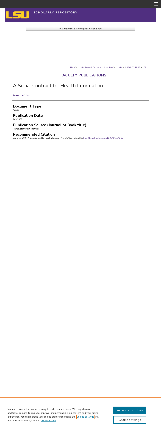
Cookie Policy (48, 420)
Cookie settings (85, 416)
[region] (80, 414)
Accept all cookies (130, 410)
